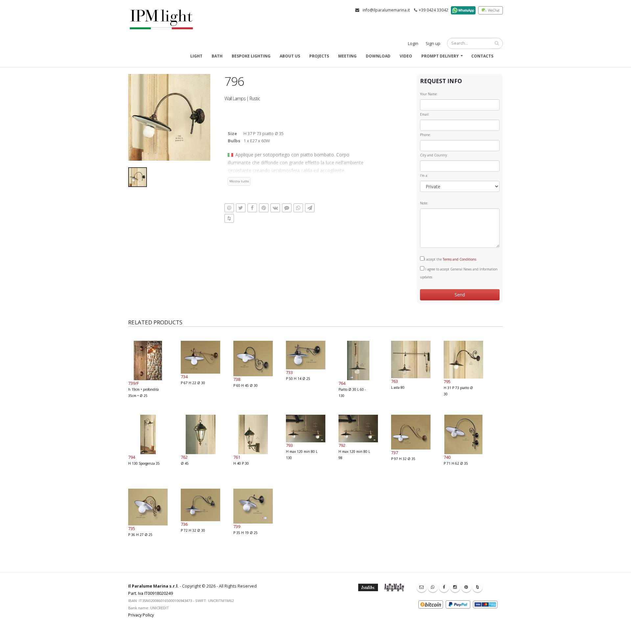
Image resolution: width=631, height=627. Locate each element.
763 (394, 381)
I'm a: (424, 175)
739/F (133, 383)
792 (342, 445)
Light (196, 56)
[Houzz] (477, 587)
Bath (217, 56)
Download (378, 56)
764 (342, 383)
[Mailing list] (422, 587)
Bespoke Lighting (251, 56)
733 (289, 372)
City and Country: (434, 155)
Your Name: (429, 94)
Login (413, 43)
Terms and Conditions (459, 259)
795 (447, 381)
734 (184, 377)
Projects (319, 56)
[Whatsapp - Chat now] (433, 587)
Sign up (433, 43)
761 (236, 457)
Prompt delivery (440, 56)
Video (406, 56)
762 (184, 457)
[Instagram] (455, 587)
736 (184, 524)
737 (394, 452)
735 (131, 528)
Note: (424, 203)
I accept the (450, 259)
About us (290, 56)
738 (236, 379)
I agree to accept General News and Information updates (459, 273)
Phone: (425, 134)
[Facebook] (444, 587)
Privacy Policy (141, 615)
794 (131, 457)
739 (236, 526)
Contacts (482, 56)
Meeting (347, 56)
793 (289, 445)
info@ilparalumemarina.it (386, 10)
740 (447, 457)
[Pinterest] (466, 587)
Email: (425, 114)
